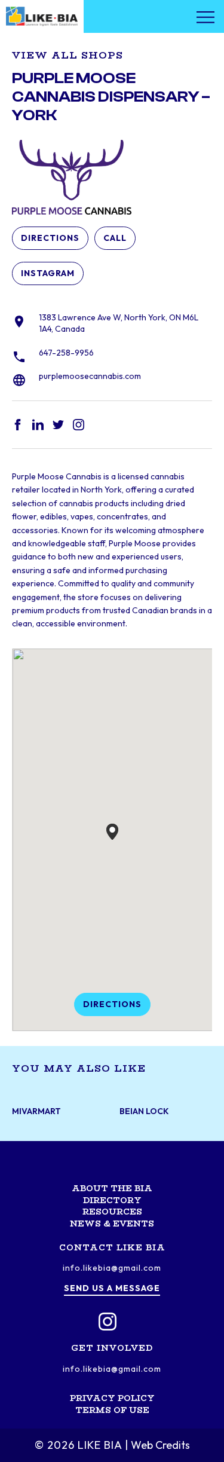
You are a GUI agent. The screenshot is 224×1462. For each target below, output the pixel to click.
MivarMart (36, 1111)
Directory (112, 1200)
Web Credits (160, 1445)
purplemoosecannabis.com (90, 376)
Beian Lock (144, 1111)
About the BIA (112, 1188)
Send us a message (112, 1288)
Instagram (48, 273)
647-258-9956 (66, 352)
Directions (50, 238)
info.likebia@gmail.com (112, 1267)
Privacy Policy (112, 1398)
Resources (112, 1211)
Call (115, 238)
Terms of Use (112, 1410)
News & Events (112, 1223)
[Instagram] (107, 1322)
